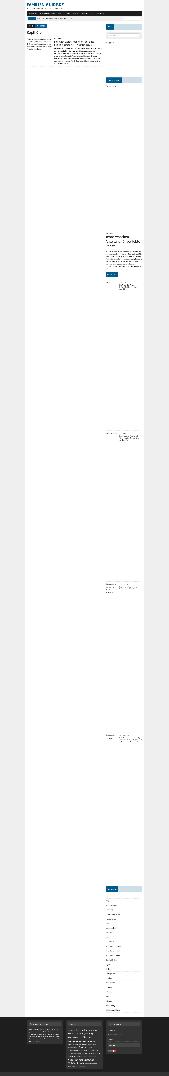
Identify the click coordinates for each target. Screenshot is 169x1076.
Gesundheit (110, 942)
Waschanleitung (90, 1063)
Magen (87, 1050)
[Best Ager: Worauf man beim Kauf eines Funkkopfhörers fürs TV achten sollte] (39, 49)
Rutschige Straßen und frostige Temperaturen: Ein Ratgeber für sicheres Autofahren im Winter (130, 740)
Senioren (100, 13)
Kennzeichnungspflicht (73, 1047)
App (74, 1030)
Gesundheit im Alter (113, 955)
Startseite (32, 13)
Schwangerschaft (47, 13)
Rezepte (90, 1053)
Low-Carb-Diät (82, 1050)
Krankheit (83, 1047)
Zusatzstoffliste (82, 1066)
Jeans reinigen (93, 1044)
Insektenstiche (86, 1044)
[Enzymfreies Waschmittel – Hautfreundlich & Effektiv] (111, 729)
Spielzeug (109, 1001)
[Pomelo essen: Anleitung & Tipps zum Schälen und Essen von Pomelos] (111, 578)
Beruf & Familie (111, 905)
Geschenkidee (74, 1041)
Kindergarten (110, 974)
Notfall (79, 1053)
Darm (70, 1033)
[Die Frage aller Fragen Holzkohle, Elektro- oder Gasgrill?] (111, 427)
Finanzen (109, 932)
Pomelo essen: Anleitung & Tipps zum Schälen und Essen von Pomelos (129, 438)
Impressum (111, 1030)
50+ (92, 13)
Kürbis (90, 1047)
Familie (85, 13)
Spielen (96, 1052)
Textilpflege (79, 1056)
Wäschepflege (75, 1066)
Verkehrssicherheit (77, 1063)
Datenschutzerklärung (115, 1035)
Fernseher (81, 1038)
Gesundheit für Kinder (113, 951)
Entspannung (86, 1033)
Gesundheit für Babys (113, 946)
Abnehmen (70, 1030)
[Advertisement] (124, 60)
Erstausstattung (111, 919)
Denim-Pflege (77, 1033)
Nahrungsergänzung (73, 1053)
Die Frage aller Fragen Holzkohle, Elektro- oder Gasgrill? (128, 287)
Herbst (69, 1044)
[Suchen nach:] (123, 35)
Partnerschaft (110, 983)
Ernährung (109, 910)
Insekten (81, 1044)
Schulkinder (110, 992)
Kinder (67, 13)
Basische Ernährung (85, 1029)
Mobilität (109, 978)
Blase (96, 1030)
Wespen (95, 1063)
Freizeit (108, 937)
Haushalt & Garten (112, 960)
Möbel (96, 1050)
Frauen (87, 1037)
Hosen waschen (74, 1044)
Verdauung (89, 1059)
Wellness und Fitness (113, 1010)
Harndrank (97, 1041)
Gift (94, 1041)
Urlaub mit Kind (75, 1059)
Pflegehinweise (85, 1053)
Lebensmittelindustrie (73, 1050)
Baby (60, 13)
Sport (69, 1056)
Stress (74, 1056)
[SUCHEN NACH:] (131, 18)
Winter (69, 1066)
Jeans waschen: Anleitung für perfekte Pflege (123, 241)
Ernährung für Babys (113, 914)
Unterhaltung (110, 1005)
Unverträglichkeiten (91, 1056)
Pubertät (109, 987)
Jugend (76, 13)
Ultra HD (85, 1056)
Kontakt (110, 1039)
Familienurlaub (111, 928)
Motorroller (92, 1050)
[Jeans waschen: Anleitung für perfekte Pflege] (124, 230)
